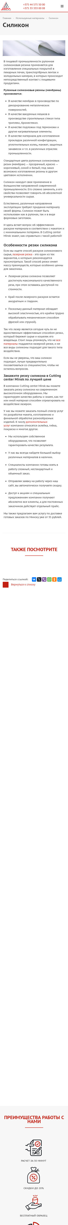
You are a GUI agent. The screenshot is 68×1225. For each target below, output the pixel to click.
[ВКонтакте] (34, 579)
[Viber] (44, 579)
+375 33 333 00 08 (34, 8)
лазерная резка (22, 254)
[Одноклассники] (54, 579)
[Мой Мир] (59, 579)
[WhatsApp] (49, 579)
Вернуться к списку (23, 584)
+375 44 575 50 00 (34, 4)
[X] (39, 579)
